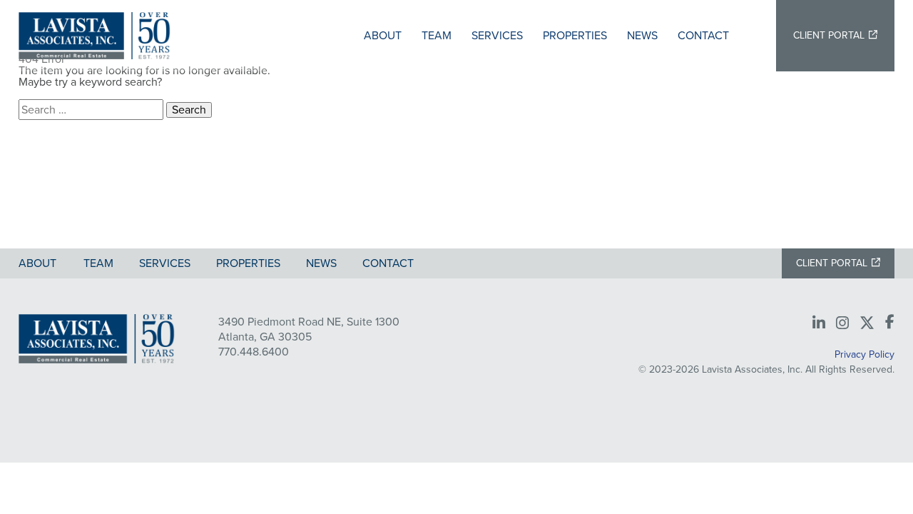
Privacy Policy (864, 354)
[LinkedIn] (818, 323)
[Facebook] (889, 322)
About (383, 35)
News (642, 35)
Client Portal (828, 35)
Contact (703, 35)
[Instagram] (842, 323)
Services (497, 35)
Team (437, 35)
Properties (575, 35)
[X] (867, 323)
